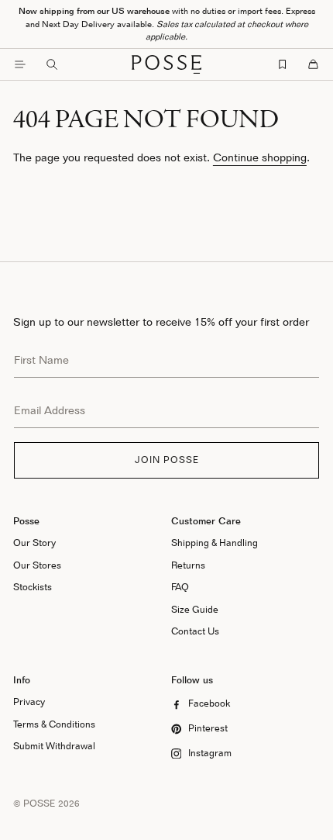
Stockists (32, 587)
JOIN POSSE (167, 459)
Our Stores (37, 565)
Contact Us (195, 631)
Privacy (29, 701)
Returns (188, 565)
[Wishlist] (282, 64)
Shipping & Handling (214, 542)
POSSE (39, 803)
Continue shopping (260, 157)
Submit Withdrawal (54, 746)
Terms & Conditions (54, 724)
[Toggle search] (52, 64)
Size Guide (194, 609)
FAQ (180, 587)
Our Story (34, 542)
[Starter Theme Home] (166, 64)
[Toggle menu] (20, 64)
